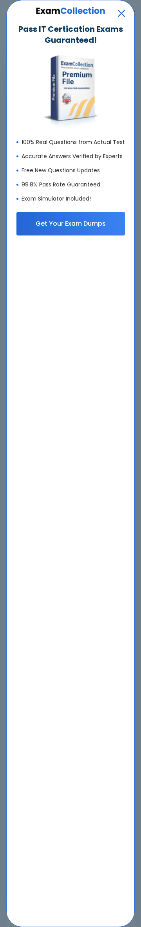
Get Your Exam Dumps (71, 223)
